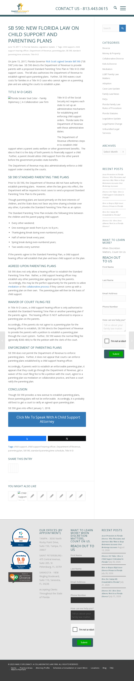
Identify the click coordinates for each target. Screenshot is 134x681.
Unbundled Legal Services (110, 131)
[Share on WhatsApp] (13, 468)
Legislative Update (47, 47)
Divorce (106, 48)
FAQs (105, 99)
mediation (13, 286)
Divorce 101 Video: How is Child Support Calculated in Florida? (113, 194)
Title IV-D (35, 54)
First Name (108, 266)
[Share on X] (11, 468)
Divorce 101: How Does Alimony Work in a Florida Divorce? (112, 223)
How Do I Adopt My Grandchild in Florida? (111, 213)
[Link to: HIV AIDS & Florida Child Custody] (71, 496)
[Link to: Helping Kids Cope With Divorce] (41, 496)
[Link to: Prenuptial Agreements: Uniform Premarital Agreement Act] (61, 496)
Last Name (107, 280)
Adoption (106, 83)
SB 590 (69, 50)
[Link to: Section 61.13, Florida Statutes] (12, 496)
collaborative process (37, 286)
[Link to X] (113, 664)
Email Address (109, 293)
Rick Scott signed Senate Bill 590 (63, 61)
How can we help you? (114, 319)
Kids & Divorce (109, 63)
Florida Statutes (31, 47)
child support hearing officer (42, 446)
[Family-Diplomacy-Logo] (20, 7)
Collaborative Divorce (113, 58)
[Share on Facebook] (9, 468)
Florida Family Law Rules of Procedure (112, 106)
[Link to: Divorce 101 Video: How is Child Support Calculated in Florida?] (22, 495)
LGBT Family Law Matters (110, 76)
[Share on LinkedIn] (15, 468)
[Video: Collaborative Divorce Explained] (2, 340)
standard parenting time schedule (47, 450)
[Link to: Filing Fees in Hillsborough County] (51, 496)
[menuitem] (13, 668)
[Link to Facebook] (108, 664)
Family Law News (110, 93)
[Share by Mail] (17, 468)
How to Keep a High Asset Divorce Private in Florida (112, 204)
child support (69, 47)
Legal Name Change (112, 123)
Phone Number (110, 306)
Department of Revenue (40, 50)
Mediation (107, 69)
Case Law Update (111, 88)
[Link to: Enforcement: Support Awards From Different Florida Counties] (80, 496)
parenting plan (58, 50)
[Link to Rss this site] (123, 664)
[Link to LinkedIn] (118, 664)
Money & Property (111, 53)
